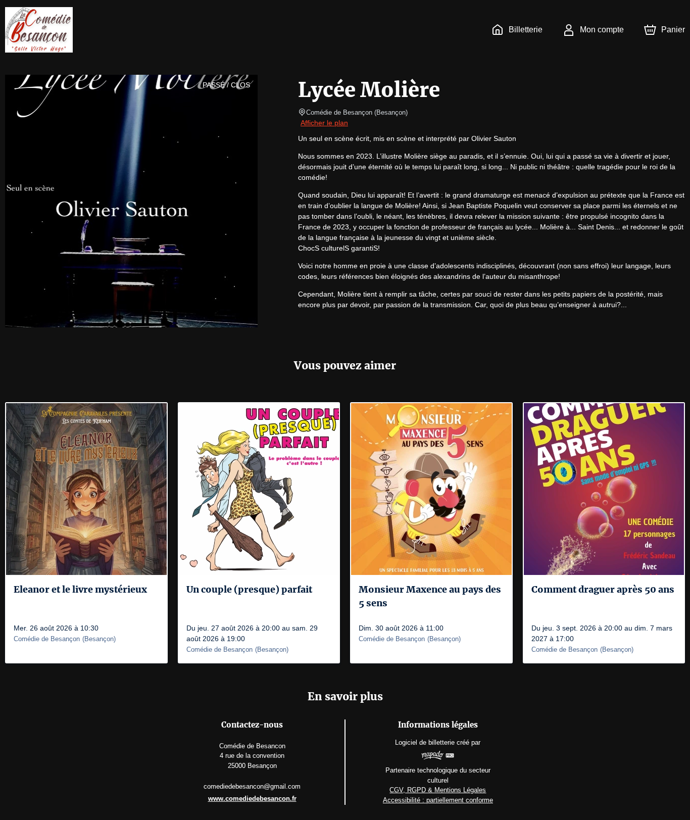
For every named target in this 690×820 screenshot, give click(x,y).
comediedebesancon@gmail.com (252, 786)
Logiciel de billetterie (425, 742)
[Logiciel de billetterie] (438, 756)
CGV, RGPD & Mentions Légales (437, 790)
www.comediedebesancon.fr (252, 798)
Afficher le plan (324, 123)
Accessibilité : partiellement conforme (438, 800)
